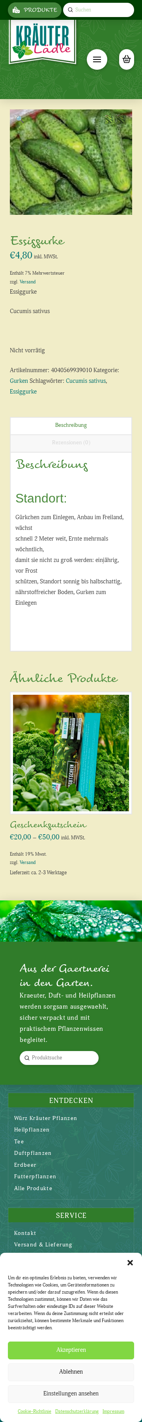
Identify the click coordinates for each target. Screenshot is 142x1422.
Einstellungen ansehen (71, 1393)
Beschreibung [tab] (71, 425)
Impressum (113, 1411)
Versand (28, 282)
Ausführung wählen (73, 799)
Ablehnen (71, 1372)
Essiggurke (23, 392)
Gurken (19, 381)
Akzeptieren (71, 1350)
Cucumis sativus (86, 381)
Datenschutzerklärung (77, 1411)
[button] (130, 1263)
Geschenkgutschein (48, 825)
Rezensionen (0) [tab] (71, 442)
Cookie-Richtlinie (34, 1411)
